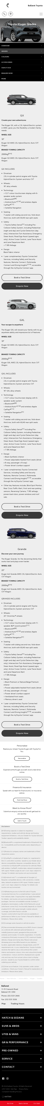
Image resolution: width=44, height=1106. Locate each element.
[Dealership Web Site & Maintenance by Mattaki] (6, 1096)
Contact (8, 1066)
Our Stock (6, 68)
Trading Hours (17, 1003)
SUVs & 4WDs (23, 978)
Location (10, 13)
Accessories (6, 62)
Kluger (32, 978)
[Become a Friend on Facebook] (3, 1078)
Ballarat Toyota (35, 5)
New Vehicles (11, 978)
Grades (4, 51)
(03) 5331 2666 (13, 995)
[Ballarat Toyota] (5, 5)
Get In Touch (22, 821)
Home (2, 978)
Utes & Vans (10, 1034)
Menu (40, 13)
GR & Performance (15, 1042)
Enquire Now (7, 73)
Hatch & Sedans (13, 1017)
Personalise (22, 758)
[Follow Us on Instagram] (7, 1078)
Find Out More (22, 800)
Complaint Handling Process (12, 1091)
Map (3, 1003)
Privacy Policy (23, 1089)
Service (7, 1058)
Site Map (14, 1089)
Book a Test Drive (22, 277)
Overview (5, 46)
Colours (5, 57)
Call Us (4, 13)
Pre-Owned (10, 1050)
